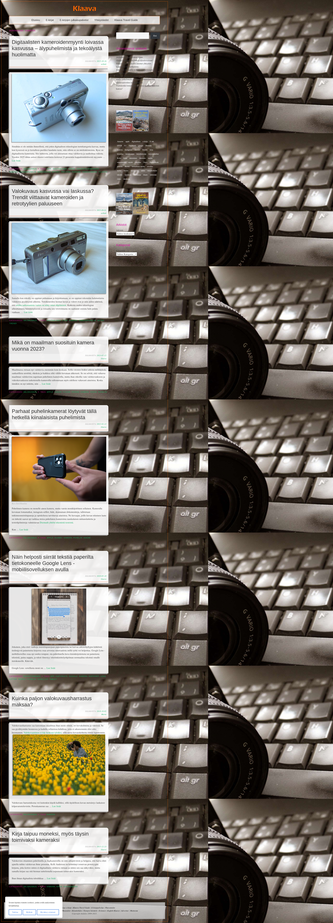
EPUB (119, 145)
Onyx (145, 162)
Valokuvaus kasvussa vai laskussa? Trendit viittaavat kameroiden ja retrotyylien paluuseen (53, 197)
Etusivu (35, 20)
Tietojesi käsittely (90, 910)
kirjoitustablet (154, 154)
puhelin (102, 392)
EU (125, 145)
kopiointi (94, 676)
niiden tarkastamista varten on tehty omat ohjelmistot (41, 305)
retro (100, 320)
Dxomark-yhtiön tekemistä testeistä (56, 522)
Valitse (15, 912)
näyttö (130, 162)
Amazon (120, 141)
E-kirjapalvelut (97, 907)
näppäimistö (121, 162)
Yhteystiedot (101, 20)
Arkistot (119, 230)
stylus (119, 170)
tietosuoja (137, 174)
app (52, 676)
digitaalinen (60, 169)
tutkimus (153, 174)
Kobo (119, 158)
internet (137, 149)
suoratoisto (135, 170)
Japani (71, 169)
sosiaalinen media (138, 166)
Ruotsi (127, 166)
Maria (103, 714)
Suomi (126, 170)
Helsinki (149, 145)
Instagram (128, 149)
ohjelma (138, 162)
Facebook (132, 145)
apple (50, 392)
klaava (103, 358)
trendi (13, 323)
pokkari (76, 172)
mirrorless (44, 172)
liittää (13, 679)
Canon (58, 392)
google (73, 676)
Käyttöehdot (77, 910)
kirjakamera (71, 887)
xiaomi (87, 538)
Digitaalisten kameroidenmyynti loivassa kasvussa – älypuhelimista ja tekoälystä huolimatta (58, 48)
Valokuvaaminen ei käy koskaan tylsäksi (43, 732)
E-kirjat (50, 20)
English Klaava (113, 910)
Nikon (93, 392)
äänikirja (126, 179)
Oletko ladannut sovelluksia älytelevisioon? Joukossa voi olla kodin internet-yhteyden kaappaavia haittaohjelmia (134, 63)
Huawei (58, 538)
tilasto (102, 172)
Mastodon (66, 910)
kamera (13, 172)
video (119, 179)
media (150, 158)
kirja (59, 887)
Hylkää (29, 912)
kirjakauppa (130, 154)
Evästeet (102, 910)
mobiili (22, 679)
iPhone (75, 392)
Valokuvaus (30, 169)
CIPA (49, 169)
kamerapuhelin (27, 172)
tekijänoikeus (152, 170)
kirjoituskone (141, 154)
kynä (125, 158)
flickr (66, 392)
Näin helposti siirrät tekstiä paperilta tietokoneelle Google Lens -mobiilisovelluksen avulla (52, 563)
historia (120, 149)
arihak (103, 64)
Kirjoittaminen (31, 676)
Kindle (144, 149)
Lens (103, 676)
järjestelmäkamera (87, 169)
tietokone (128, 174)
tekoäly (119, 174)
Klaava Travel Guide (126, 20)
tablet (53, 679)
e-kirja (145, 141)
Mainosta (134, 910)
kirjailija (120, 154)
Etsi (118, 30)
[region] (33, 907)
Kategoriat (120, 250)
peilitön (66, 172)
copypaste (62, 676)
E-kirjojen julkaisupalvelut (74, 20)
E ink (152, 141)
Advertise (125, 910)
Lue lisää (16, 160)
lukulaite (142, 158)
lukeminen (133, 158)
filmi (65, 320)
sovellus (42, 679)
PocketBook (154, 162)
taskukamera (89, 172)
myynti (56, 172)
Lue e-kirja (67, 907)
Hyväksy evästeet (47, 912)
